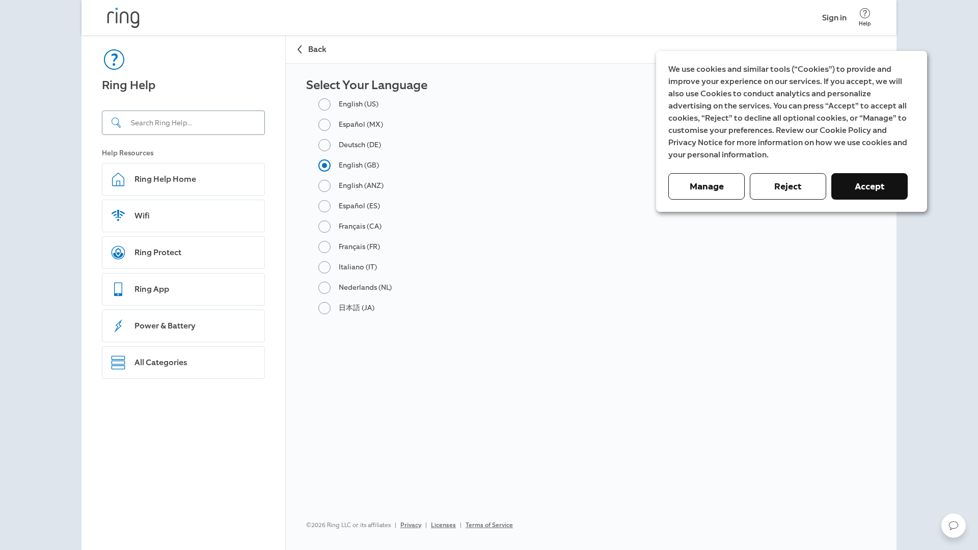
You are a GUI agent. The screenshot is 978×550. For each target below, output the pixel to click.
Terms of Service (489, 525)
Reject (788, 186)
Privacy (410, 525)
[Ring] (123, 18)
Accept (870, 186)
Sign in (834, 17)
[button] (953, 525)
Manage (707, 186)
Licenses (443, 525)
